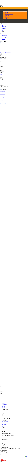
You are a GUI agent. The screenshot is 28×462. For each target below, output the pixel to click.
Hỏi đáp (2, 429)
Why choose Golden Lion (4, 424)
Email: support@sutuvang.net (5, 421)
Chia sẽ (1, 74)
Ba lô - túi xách (7, 17)
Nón (5, 16)
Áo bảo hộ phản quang (4, 35)
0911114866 (4, 460)
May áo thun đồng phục (4, 24)
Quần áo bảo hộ (7, 12)
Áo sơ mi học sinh (4, 37)
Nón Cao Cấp (3, 29)
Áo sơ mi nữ (3, 38)
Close (1, 72)
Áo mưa (2, 30)
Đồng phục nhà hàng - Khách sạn (9, 14)
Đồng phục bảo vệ (7, 15)
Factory (2, 426)
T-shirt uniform (3, 403)
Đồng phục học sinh (7, 13)
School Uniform (3, 406)
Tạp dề (6, 18)
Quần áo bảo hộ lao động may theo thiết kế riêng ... (5, 52)
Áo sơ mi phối (3, 39)
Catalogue (3, 425)
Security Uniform (3, 407)
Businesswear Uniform (4, 404)
